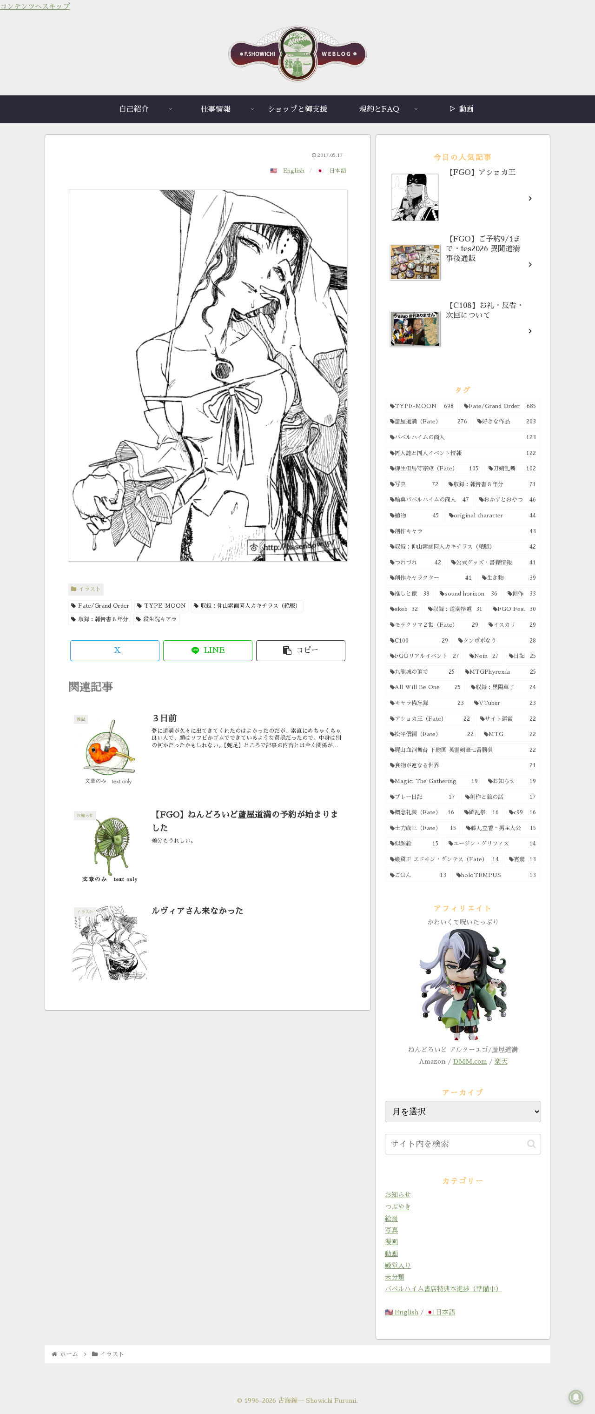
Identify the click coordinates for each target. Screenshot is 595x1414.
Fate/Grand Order (103, 606)
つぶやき (398, 1207)
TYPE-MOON (165, 606)
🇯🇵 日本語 (440, 1312)
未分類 (394, 1277)
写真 (391, 1230)
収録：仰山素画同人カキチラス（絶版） (250, 606)
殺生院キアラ (160, 619)
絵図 (391, 1218)
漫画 (391, 1242)
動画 (391, 1253)
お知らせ (398, 1195)
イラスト (90, 589)
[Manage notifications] (576, 1397)
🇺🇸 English (401, 1312)
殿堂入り (398, 1265)
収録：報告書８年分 (103, 619)
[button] (300, 650)
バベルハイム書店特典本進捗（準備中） (443, 1289)
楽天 (501, 1061)
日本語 (338, 171)
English (293, 171)
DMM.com (470, 1061)
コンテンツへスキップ (35, 6)
